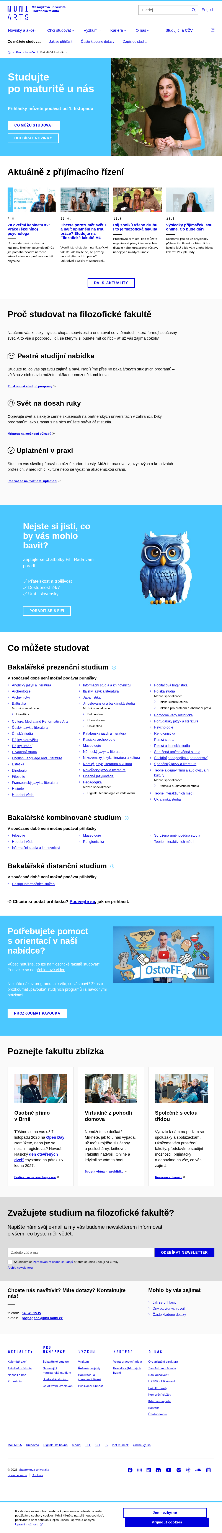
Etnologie (19, 770)
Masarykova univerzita (33, 1469)
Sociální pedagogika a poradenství (180, 758)
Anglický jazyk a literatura (31, 685)
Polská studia (164, 691)
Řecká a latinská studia (172, 746)
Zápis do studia (135, 41)
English (208, 10)
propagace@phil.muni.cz (42, 1318)
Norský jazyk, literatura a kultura (107, 764)
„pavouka (37, 989)
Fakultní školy (157, 1388)
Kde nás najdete (159, 1401)
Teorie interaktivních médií (174, 793)
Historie (18, 789)
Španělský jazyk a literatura (175, 764)
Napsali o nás (17, 1375)
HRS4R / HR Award (161, 1381)
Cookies (37, 1475)
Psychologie (163, 727)
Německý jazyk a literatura (103, 751)
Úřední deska (157, 1414)
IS (106, 1445)
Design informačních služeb (33, 884)
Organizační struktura (163, 1361)
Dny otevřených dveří (169, 1308)
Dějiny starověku (25, 740)
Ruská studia (164, 740)
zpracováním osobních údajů (53, 1261)
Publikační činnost (90, 1386)
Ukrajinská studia (167, 799)
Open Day (55, 1137)
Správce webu (17, 1475)
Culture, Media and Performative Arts (40, 721)
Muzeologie (92, 745)
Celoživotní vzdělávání (58, 1386)
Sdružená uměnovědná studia (177, 752)
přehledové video (50, 970)
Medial (76, 1445)
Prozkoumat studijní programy (30, 386)
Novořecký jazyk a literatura (104, 770)
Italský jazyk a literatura (101, 691)
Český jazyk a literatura (30, 727)
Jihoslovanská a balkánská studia (109, 703)
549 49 (31, 1313)
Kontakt (153, 1408)
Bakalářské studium (56, 1361)
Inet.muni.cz (120, 1445)
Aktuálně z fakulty (20, 1368)
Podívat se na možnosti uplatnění (32, 481)
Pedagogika (92, 782)
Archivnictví (21, 697)
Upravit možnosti (26, 1524)
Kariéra (123, 1351)
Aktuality (20, 1351)
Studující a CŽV (179, 30)
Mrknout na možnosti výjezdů (29, 433)
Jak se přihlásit (60, 41)
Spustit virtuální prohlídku (104, 1171)
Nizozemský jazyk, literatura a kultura (111, 758)
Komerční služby (159, 1394)
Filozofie (18, 776)
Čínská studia (22, 733)
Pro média (15, 1381)
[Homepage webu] (36, 12)
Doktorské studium (55, 1379)
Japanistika (92, 697)
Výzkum (86, 1351)
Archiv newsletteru (20, 1267)
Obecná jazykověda (98, 776)
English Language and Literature (37, 758)
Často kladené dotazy (97, 41)
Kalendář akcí (17, 1361)
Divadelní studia (24, 752)
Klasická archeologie (99, 739)
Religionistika (164, 733)
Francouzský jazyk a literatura (35, 783)
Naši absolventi (158, 1375)
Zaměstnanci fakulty (162, 1368)
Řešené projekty (89, 1368)
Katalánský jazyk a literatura (104, 733)
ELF (88, 1445)
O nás (155, 1351)
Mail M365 (15, 1445)
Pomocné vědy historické (173, 715)
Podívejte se (82, 901)
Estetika (18, 764)
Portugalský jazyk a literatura (176, 721)
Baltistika (19, 703)
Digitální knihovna (55, 1445)
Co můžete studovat (24, 41)
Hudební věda (23, 795)
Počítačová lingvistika (171, 685)
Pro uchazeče (54, 1349)
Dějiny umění (22, 746)
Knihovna (32, 1445)
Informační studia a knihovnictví (107, 685)
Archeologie (21, 691)
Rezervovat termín (168, 1177)
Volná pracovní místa (127, 1361)
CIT (97, 1445)
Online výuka (142, 1445)
